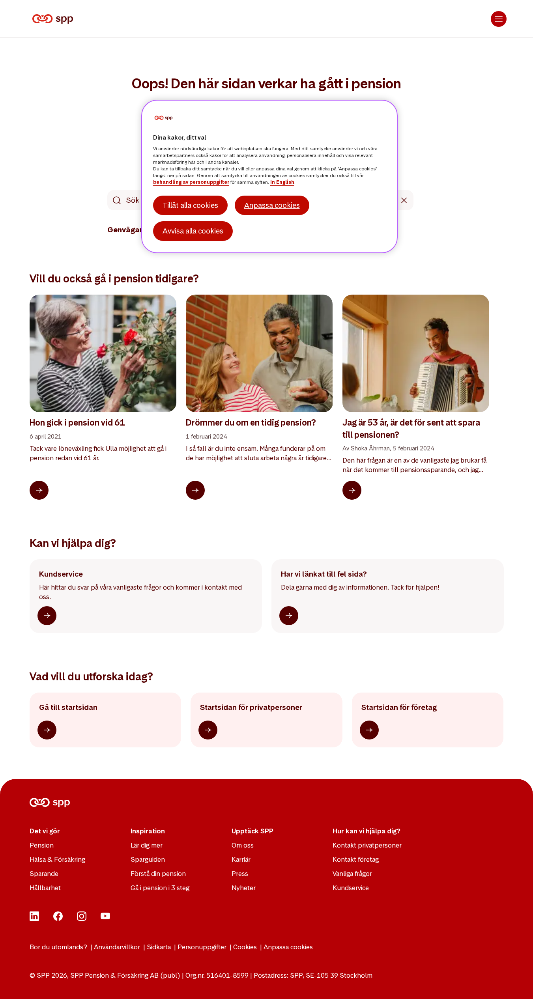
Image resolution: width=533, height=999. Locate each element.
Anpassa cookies (288, 947)
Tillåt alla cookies (190, 205)
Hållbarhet (45, 887)
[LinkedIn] (34, 918)
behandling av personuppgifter (191, 182)
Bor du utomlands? (58, 947)
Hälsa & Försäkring (57, 859)
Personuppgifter (202, 947)
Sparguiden (148, 859)
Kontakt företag (356, 859)
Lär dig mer (147, 845)
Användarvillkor (117, 947)
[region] (269, 176)
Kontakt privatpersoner (367, 845)
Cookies (245, 947)
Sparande (44, 873)
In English (282, 182)
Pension (42, 845)
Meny (499, 19)
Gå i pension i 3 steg (160, 887)
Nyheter (244, 887)
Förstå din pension (158, 873)
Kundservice (351, 887)
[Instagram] (81, 918)
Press (240, 873)
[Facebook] (58, 918)
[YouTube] (105, 918)
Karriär (241, 859)
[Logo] (54, 19)
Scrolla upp (517, 983)
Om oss (243, 845)
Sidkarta (159, 947)
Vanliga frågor (352, 873)
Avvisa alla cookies (193, 231)
